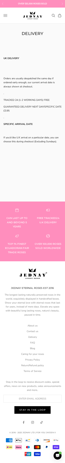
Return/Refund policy (32, 365)
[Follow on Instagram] (32, 422)
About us (33, 325)
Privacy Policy (32, 359)
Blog (32, 348)
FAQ (32, 342)
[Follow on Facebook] (23, 422)
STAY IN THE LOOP (32, 409)
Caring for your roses (32, 354)
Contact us (32, 331)
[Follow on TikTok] (41, 422)
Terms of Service (32, 371)
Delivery (32, 337)
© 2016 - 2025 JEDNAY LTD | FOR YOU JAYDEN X (32, 432)
